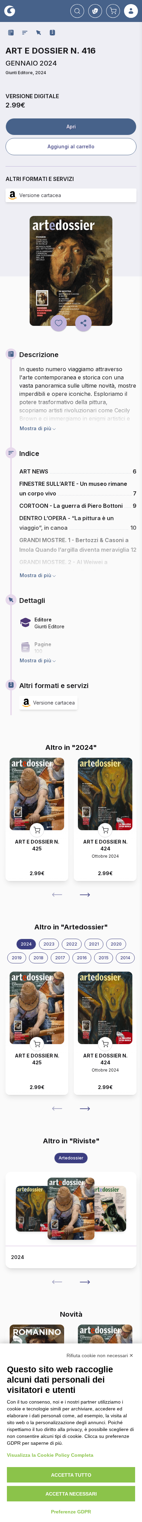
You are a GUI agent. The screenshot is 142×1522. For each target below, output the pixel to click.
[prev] (57, 894)
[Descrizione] (11, 32)
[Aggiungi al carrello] (37, 830)
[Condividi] (83, 323)
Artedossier (71, 1157)
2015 (104, 957)
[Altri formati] (52, 32)
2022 (71, 944)
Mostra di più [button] (35, 428)
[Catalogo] (95, 11)
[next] (84, 894)
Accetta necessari (71, 1494)
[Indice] (24, 32)
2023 (48, 944)
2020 (116, 944)
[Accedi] (131, 11)
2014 (125, 957)
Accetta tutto (71, 1475)
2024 (26, 944)
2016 (82, 957)
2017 (60, 957)
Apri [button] (71, 126)
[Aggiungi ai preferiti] (58, 323)
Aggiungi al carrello (71, 146)
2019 (17, 957)
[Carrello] (113, 11)
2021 (94, 944)
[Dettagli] (38, 32)
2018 (38, 957)
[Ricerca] (77, 11)
